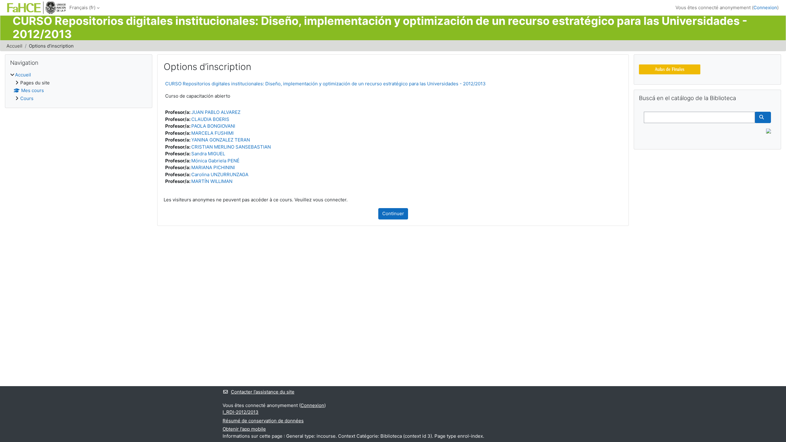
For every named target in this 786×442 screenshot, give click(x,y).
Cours (26, 98)
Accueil (14, 46)
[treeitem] (78, 87)
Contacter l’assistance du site (262, 392)
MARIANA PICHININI (213, 167)
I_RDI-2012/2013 (241, 412)
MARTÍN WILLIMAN (211, 181)
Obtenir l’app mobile (244, 429)
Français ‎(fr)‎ (82, 7)
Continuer (393, 213)
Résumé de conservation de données (263, 421)
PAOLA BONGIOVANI (213, 126)
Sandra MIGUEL (208, 154)
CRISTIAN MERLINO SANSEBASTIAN (231, 147)
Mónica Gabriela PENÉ (215, 161)
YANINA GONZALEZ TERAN (220, 140)
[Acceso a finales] (669, 69)
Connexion (765, 7)
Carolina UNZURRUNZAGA (219, 174)
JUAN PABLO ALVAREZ (215, 112)
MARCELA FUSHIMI (212, 133)
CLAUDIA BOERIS (210, 119)
